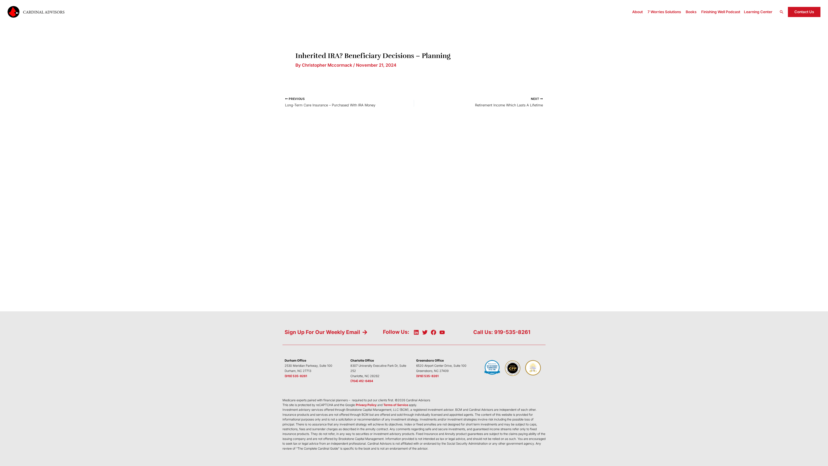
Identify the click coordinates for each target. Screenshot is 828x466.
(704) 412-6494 (361, 381)
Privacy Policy (366, 405)
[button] (782, 12)
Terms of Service (395, 405)
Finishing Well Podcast (720, 12)
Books (691, 12)
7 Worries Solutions (664, 12)
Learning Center (758, 12)
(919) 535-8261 (296, 376)
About (637, 12)
